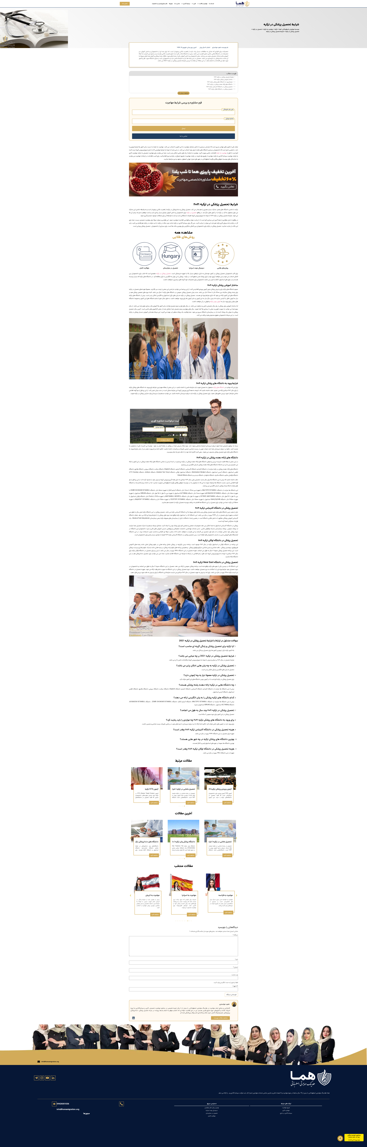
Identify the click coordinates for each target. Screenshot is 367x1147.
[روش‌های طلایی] (222, 254)
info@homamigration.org (68, 1109)
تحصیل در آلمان (189, 895)
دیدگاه (235, 935)
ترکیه (275, 29)
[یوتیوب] (47, 1077)
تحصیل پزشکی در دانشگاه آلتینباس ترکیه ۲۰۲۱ (219, 87)
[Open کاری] (192, 4)
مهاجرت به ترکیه (268, 29)
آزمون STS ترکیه (225, 789)
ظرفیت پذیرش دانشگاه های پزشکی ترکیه (142, 841)
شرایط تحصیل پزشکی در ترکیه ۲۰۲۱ (224, 77)
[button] (183, 93)
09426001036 (63, 1103)
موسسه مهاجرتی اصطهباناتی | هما (289, 29)
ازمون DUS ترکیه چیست (148, 789)
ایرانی (169, 435)
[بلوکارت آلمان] (144, 254)
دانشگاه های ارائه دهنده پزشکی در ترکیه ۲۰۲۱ (220, 84)
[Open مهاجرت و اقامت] (198, 4)
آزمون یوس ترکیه (215, 301)
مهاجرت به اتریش (226, 895)
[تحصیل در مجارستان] (170, 254)
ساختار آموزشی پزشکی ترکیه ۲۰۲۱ (223, 79)
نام (236, 959)
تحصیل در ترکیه (257, 29)
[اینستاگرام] (41, 1077)
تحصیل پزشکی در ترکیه (292, 31)
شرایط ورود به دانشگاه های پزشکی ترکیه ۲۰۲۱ (220, 82)
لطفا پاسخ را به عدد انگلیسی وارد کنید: (226, 982)
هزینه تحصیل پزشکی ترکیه (184, 789)
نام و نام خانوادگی (227, 109)
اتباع (177, 435)
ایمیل (235, 967)
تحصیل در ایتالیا (153, 895)
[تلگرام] (36, 1077)
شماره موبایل (229, 119)
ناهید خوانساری (224, 1004)
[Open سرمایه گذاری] (182, 4)
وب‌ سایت (235, 975)
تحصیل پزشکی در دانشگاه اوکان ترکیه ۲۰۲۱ (220, 89)
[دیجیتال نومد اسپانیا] (196, 254)
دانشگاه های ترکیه (218, 387)
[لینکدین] (53, 1078)
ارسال (183, 128)
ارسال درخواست (165, 440)
